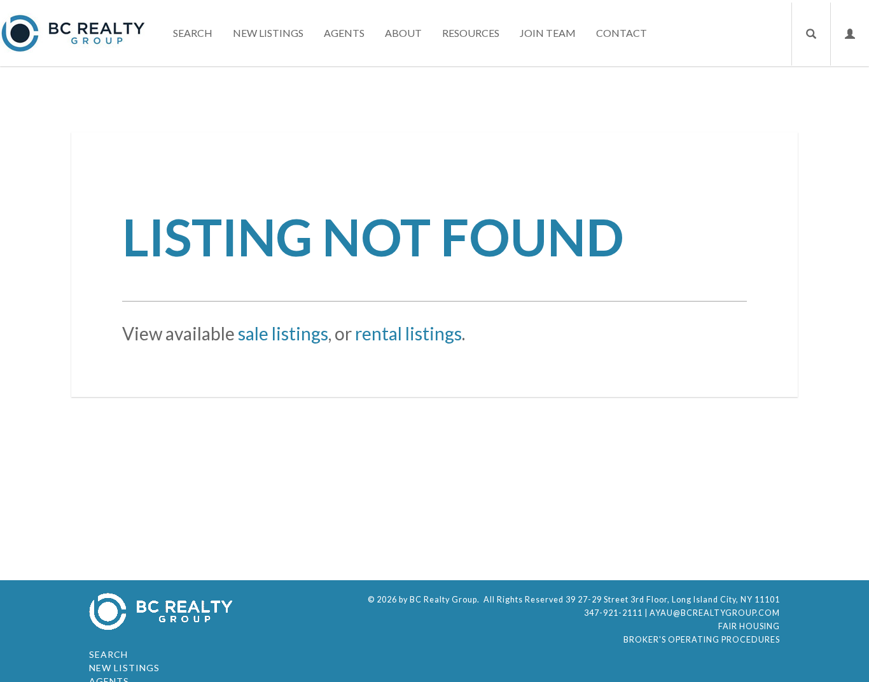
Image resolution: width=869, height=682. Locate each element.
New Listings (268, 33)
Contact (621, 33)
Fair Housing (749, 626)
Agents (344, 33)
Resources (470, 33)
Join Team (548, 33)
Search (192, 33)
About (403, 33)
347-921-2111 (613, 613)
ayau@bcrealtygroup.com (715, 613)
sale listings (283, 333)
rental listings (408, 333)
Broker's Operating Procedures (701, 639)
